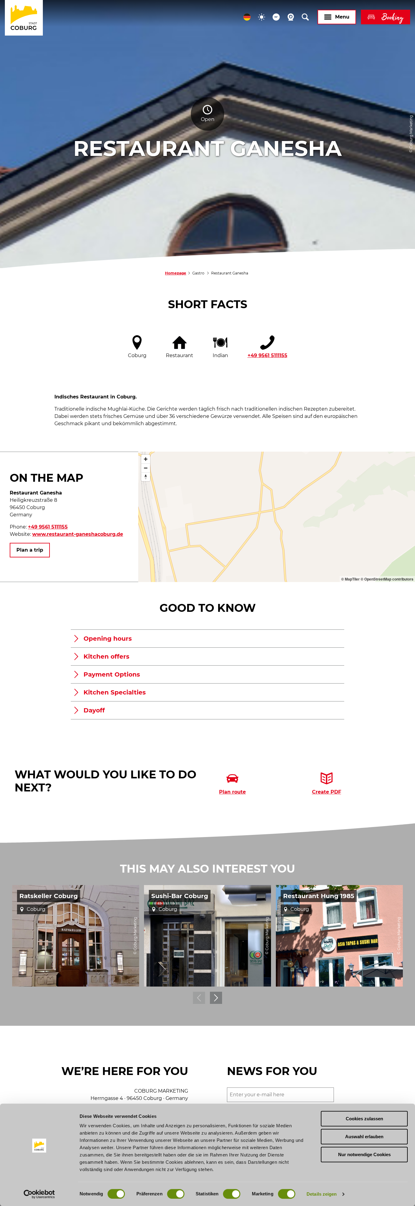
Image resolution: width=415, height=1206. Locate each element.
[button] (247, 17)
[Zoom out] (145, 467)
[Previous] (199, 998)
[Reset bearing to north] (145, 476)
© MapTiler (350, 579)
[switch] (175, 1194)
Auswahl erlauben (364, 1136)
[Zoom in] (145, 459)
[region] (276, 517)
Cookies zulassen (364, 1118)
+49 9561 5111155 (267, 355)
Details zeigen (322, 1194)
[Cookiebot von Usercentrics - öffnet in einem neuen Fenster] (39, 1194)
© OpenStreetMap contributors (387, 579)
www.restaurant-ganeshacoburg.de (77, 534)
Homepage (175, 273)
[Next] (216, 998)
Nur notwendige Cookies (364, 1154)
